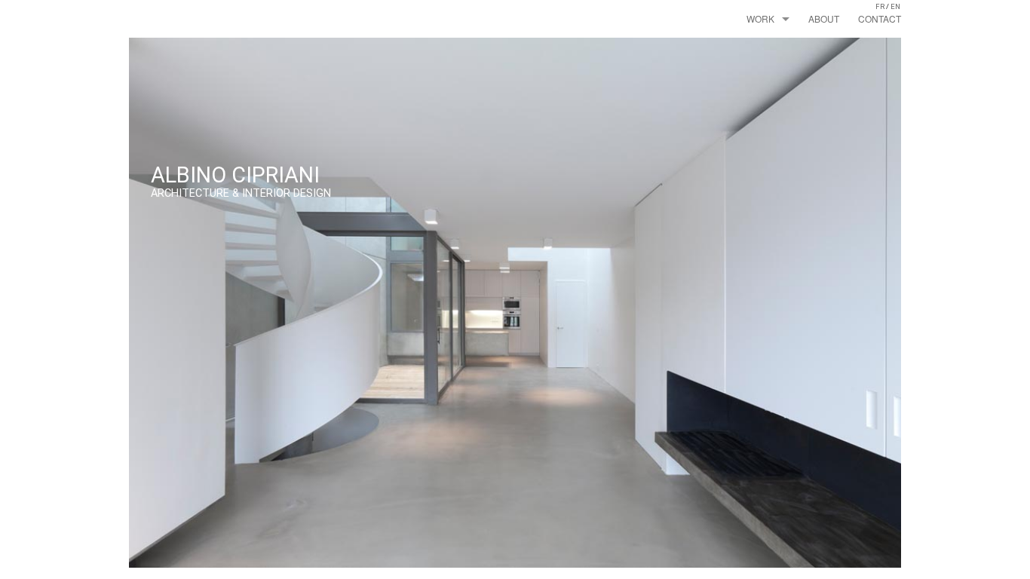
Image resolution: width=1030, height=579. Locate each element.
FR (879, 6)
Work (760, 18)
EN (895, 6)
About (823, 18)
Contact (879, 18)
